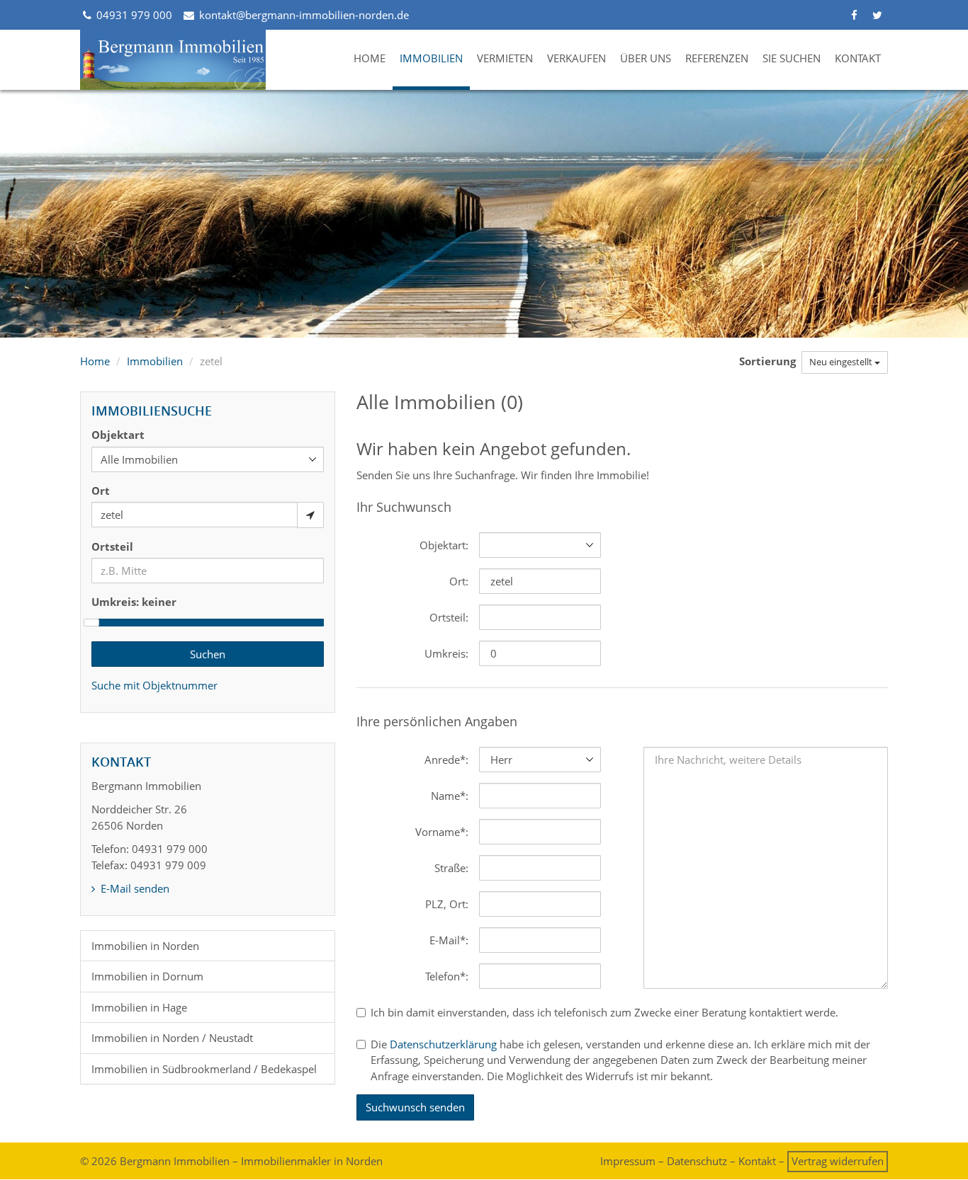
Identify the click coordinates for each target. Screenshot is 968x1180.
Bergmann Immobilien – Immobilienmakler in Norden (251, 1161)
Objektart (118, 435)
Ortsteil (112, 546)
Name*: (449, 796)
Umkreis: (446, 653)
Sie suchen (791, 58)
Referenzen (716, 58)
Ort (100, 490)
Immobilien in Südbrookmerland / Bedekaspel (204, 1069)
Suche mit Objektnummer (154, 685)
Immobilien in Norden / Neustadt (172, 1038)
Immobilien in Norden (145, 946)
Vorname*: (441, 832)
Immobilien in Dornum (147, 976)
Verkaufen (576, 58)
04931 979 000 (133, 15)
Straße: (451, 868)
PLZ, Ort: (446, 904)
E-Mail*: (448, 940)
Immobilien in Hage (139, 1007)
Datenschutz (697, 1161)
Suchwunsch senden (415, 1107)
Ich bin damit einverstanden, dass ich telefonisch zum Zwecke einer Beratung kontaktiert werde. (604, 1012)
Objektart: (444, 545)
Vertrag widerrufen (838, 1161)
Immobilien (431, 58)
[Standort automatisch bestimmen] (310, 515)
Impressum (627, 1161)
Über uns (645, 58)
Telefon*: (446, 976)
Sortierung (769, 361)
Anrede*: (446, 759)
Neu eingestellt (841, 361)
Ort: (458, 581)
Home (369, 58)
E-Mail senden (133, 888)
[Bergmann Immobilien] (173, 60)
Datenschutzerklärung (443, 1044)
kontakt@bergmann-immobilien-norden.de (302, 15)
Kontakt (858, 58)
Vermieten (505, 58)
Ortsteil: (448, 617)
